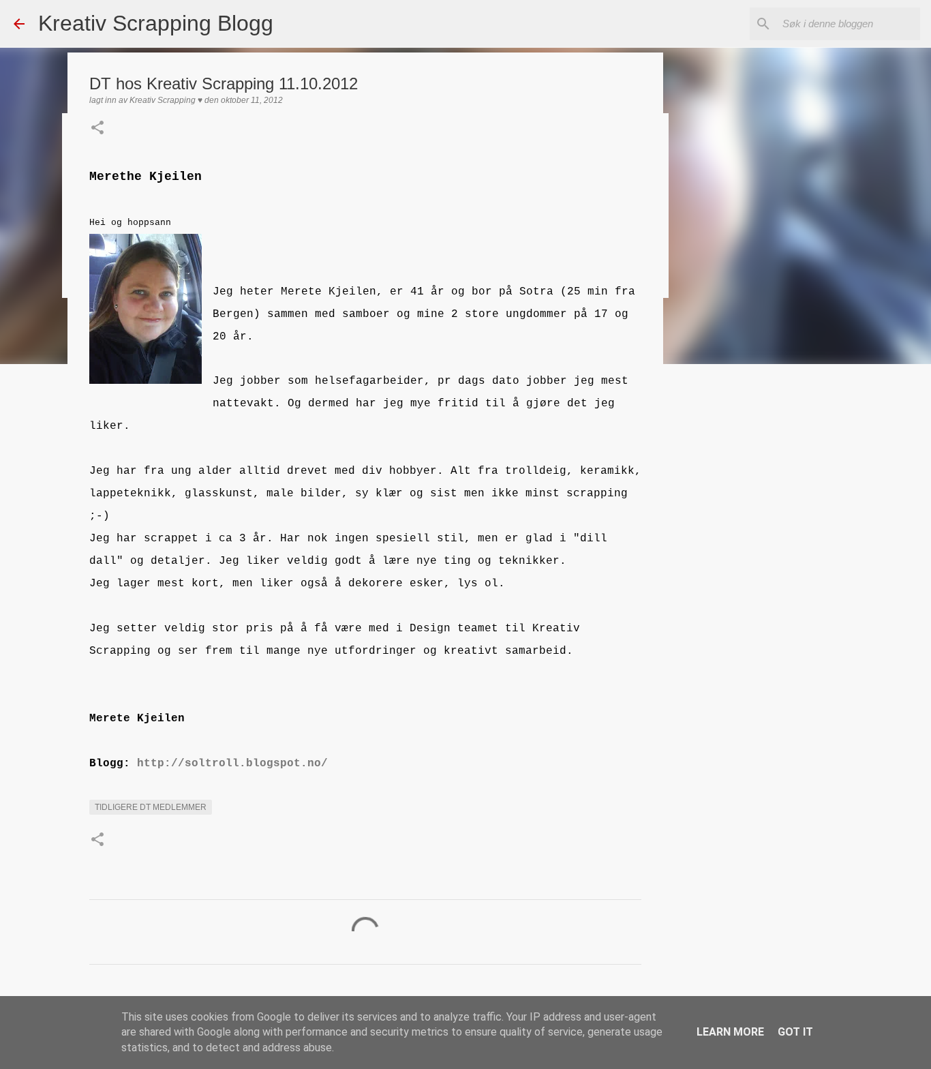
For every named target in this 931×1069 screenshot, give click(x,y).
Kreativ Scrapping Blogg (155, 23)
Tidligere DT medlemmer (151, 807)
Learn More (730, 1031)
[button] (97, 128)
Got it (795, 1031)
